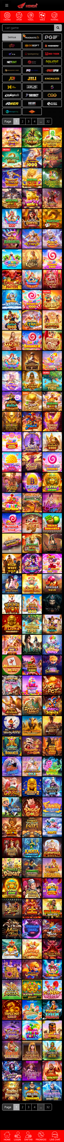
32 (48, 121)
